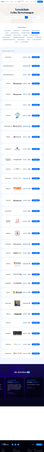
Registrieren (39, 444)
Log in (35, 1)
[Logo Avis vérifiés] (3, 2)
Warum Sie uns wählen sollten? (21, 1)
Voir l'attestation (35, 57)
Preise (16, 1)
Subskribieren (40, 1)
